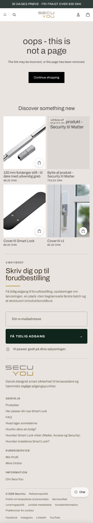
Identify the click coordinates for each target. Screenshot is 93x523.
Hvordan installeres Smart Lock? (28, 441)
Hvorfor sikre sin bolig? (21, 429)
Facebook (11, 517)
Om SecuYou (14, 479)
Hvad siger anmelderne (21, 423)
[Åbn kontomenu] (78, 14)
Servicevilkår (59, 499)
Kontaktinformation (66, 504)
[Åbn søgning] (14, 14)
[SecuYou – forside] (19, 370)
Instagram (27, 517)
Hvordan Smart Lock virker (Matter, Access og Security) (43, 435)
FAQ (9, 417)
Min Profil (12, 457)
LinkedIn (41, 517)
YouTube (55, 517)
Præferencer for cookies (20, 510)
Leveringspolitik (15, 504)
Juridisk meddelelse (40, 504)
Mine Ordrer (14, 463)
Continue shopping (46, 77)
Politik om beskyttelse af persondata (27, 499)
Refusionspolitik (38, 493)
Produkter (12, 405)
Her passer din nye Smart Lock (26, 411)
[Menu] (5, 15)
